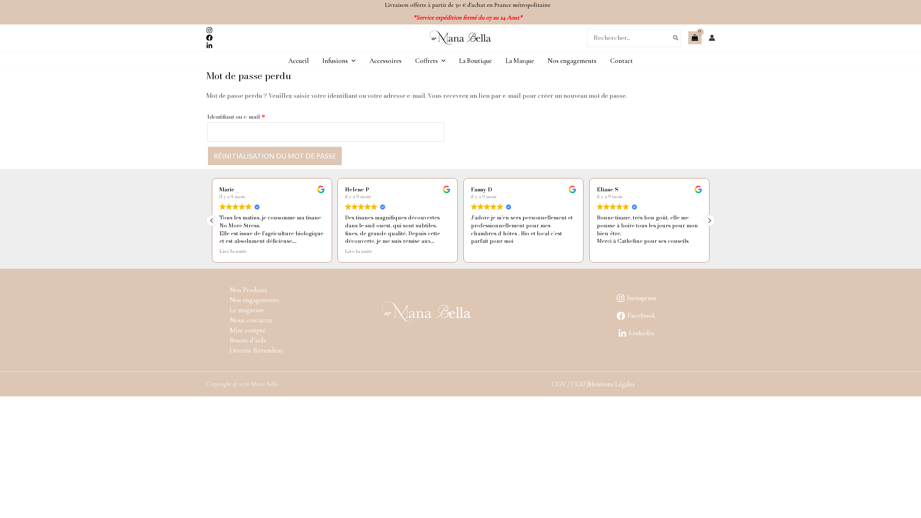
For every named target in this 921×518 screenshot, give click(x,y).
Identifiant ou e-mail (251, 116)
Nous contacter (251, 320)
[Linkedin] (209, 45)
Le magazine (247, 310)
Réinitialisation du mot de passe (275, 156)
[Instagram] (209, 30)
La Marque (519, 60)
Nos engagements (572, 60)
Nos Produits (248, 290)
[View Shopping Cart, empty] (694, 37)
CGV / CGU (568, 384)
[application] (351, 61)
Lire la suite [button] (233, 251)
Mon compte (248, 330)
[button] (709, 220)
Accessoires (385, 60)
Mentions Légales (611, 384)
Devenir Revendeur (256, 350)
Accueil (298, 60)
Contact (621, 60)
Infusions (335, 60)
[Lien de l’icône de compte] (712, 38)
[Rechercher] (676, 37)
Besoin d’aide (248, 340)
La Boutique (475, 60)
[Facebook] (209, 38)
